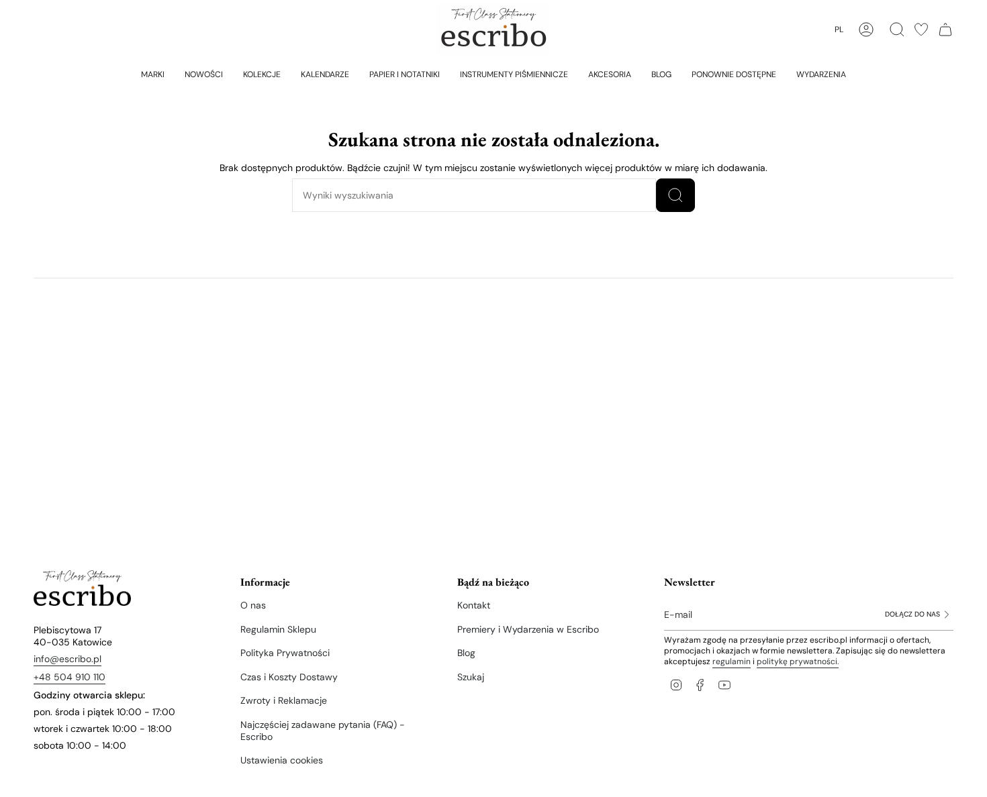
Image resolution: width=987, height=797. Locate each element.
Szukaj (470, 677)
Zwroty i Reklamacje (283, 700)
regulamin (731, 661)
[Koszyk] (945, 29)
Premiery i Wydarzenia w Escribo (528, 629)
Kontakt (473, 605)
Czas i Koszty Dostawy (289, 677)
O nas (253, 605)
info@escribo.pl (67, 659)
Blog (466, 653)
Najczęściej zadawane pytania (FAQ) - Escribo (322, 731)
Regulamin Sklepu (278, 629)
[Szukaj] (675, 195)
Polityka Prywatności (285, 653)
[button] (153, 73)
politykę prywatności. (798, 661)
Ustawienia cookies (281, 760)
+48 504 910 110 (69, 677)
